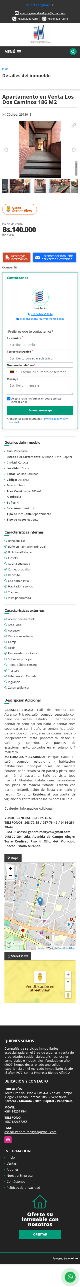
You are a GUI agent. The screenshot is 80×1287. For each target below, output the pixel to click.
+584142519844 (58, 19)
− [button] (10, 875)
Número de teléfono (21, 365)
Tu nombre (15, 338)
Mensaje (13, 379)
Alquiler (12, 1169)
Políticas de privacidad (23, 1187)
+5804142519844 (42, 314)
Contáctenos (16, 1181)
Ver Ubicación (38, 986)
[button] (73, 125)
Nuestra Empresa (20, 1175)
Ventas (12, 1163)
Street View (22, 209)
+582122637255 (28, 19)
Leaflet (41, 948)
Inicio (5, 68)
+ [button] (10, 868)
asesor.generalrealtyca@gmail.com (43, 13)
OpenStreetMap (65, 948)
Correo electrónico (20, 351)
